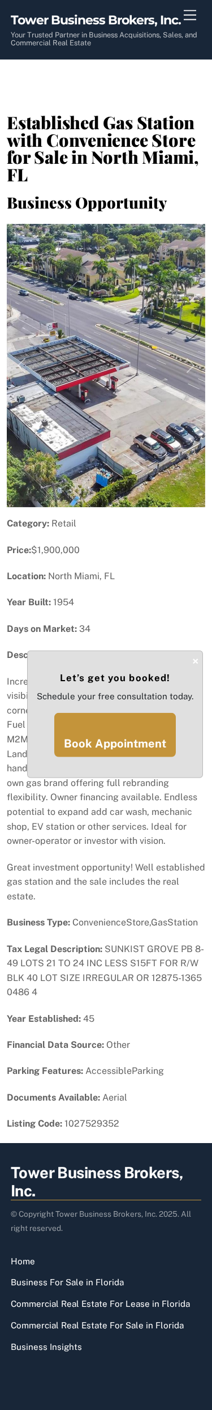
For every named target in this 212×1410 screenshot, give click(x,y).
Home (23, 1261)
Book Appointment (115, 743)
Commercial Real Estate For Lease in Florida (100, 1304)
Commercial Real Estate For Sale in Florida (97, 1325)
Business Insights (46, 1347)
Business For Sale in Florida (67, 1282)
